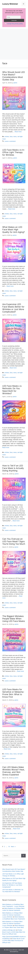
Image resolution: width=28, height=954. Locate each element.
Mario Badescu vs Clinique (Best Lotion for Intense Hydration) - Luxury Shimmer (12, 915)
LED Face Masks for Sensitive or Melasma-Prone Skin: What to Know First (13, 693)
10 (9, 846)
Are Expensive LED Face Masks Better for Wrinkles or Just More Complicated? (13, 308)
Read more (18, 131)
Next (13, 846)
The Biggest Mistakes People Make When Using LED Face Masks (13, 618)
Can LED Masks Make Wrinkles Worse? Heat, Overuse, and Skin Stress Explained (13, 771)
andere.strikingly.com (9, 930)
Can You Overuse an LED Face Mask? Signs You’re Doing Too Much (13, 541)
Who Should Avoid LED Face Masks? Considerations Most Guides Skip (13, 76)
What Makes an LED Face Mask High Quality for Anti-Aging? (13, 229)
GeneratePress (14, 951)
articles (6, 136)
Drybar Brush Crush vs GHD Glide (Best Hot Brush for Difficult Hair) (13, 932)
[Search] (23, 856)
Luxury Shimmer (10, 4)
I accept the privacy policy (15, 23)
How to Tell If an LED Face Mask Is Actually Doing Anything (13, 468)
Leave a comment (10, 141)
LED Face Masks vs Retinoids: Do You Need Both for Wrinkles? (12, 390)
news (15, 136)
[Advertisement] (14, 43)
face (11, 136)
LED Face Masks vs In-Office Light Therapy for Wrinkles (13, 152)
